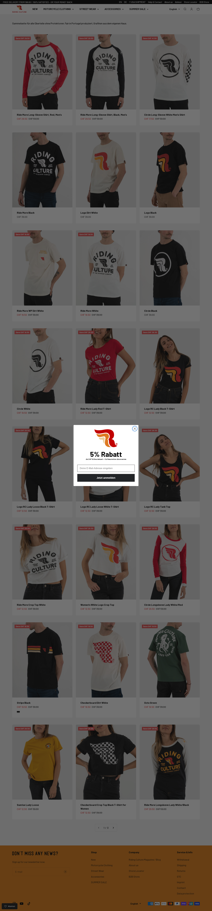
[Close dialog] (134, 428)
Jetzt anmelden (106, 477)
